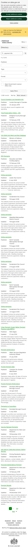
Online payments (6, 175)
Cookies (18, 522)
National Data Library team (18, 528)
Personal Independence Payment (11, 465)
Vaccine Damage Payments (9, 427)
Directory (4, 47)
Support (19, 520)
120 (17, 508)
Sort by (13, 95)
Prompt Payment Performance (10, 384)
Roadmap (8, 520)
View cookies (14, 23)
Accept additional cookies (14, 14)
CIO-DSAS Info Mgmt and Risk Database (13, 135)
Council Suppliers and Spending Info (12, 99)
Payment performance (8, 350)
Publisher (4, 62)
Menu (23, 42)
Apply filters (14, 91)
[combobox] (14, 65)
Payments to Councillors (8, 406)
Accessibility (10, 522)
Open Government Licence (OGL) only (13, 85)
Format (3, 76)
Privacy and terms (13, 524)
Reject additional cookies (14, 19)
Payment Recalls (6, 485)
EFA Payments (5, 156)
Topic (2, 69)
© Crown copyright (14, 546)
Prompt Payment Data (8, 367)
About (14, 520)
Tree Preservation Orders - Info (11, 113)
